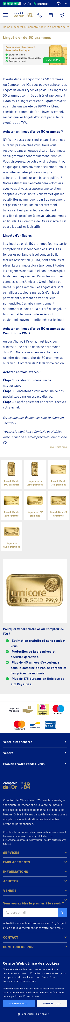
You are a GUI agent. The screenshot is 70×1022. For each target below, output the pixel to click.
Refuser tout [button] (52, 1003)
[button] (35, 1014)
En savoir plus (31, 996)
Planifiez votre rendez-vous (24, 764)
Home (6, 27)
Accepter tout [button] (19, 1003)
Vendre (8, 753)
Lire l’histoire (57, 447)
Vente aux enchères (17, 742)
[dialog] (35, 989)
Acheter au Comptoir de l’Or (31, 27)
